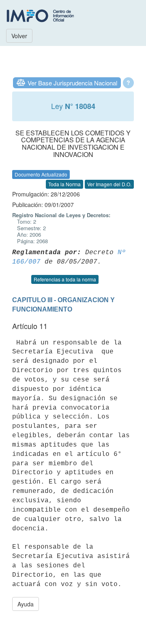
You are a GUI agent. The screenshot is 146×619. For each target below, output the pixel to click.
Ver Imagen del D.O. (109, 184)
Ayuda (25, 604)
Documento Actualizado (41, 174)
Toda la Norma (64, 184)
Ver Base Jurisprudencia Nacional (72, 82)
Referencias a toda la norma (65, 279)
